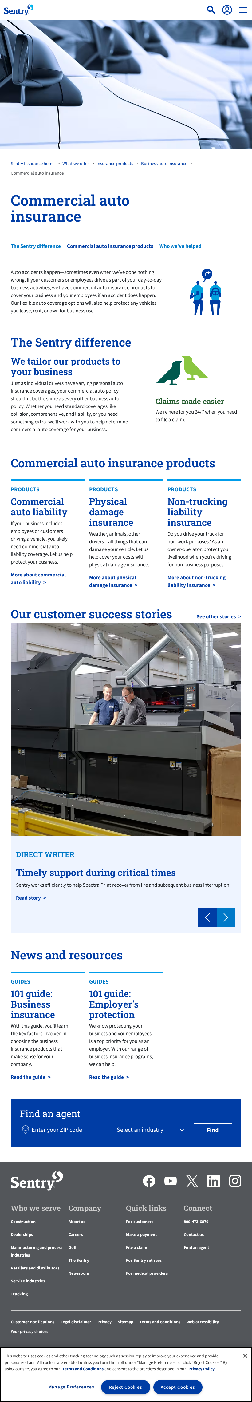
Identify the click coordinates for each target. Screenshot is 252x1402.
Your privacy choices (29, 1331)
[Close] (245, 1356)
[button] (207, 917)
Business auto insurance (164, 163)
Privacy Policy (201, 1369)
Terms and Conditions (83, 1369)
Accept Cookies (178, 1387)
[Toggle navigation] (243, 10)
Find (213, 1130)
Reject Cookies (125, 1387)
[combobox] (117, 1130)
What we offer (75, 163)
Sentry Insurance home (32, 163)
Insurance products (114, 163)
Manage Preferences (71, 1387)
